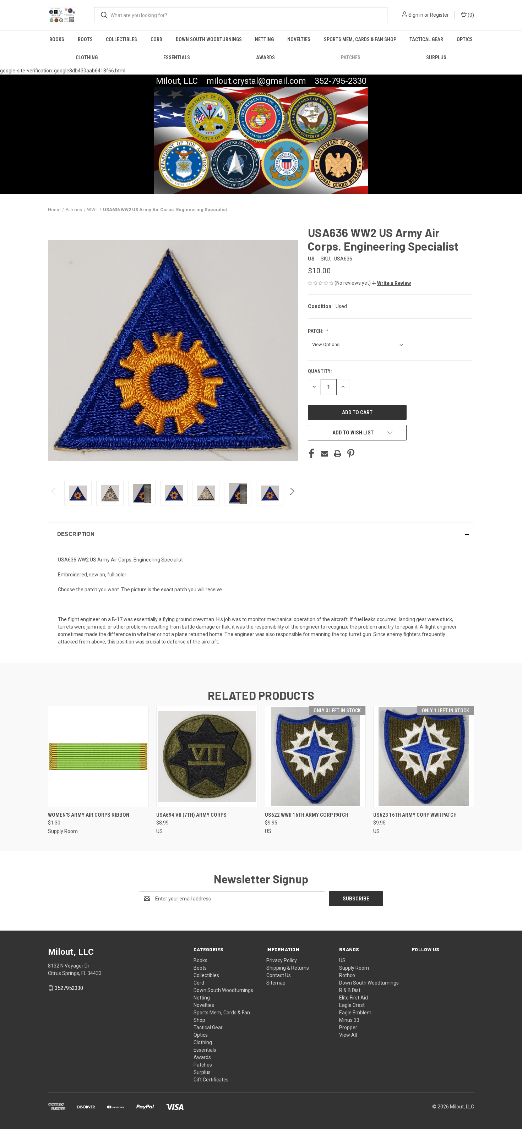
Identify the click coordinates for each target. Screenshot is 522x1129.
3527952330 (69, 988)
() (470, 15)
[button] (391, 283)
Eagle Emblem (355, 1012)
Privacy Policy (281, 960)
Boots (85, 39)
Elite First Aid (353, 998)
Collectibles (121, 39)
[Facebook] (311, 454)
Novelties (298, 39)
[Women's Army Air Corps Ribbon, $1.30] (98, 756)
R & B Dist (349, 990)
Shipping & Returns (287, 968)
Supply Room (354, 968)
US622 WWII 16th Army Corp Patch (306, 815)
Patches (350, 57)
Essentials (176, 57)
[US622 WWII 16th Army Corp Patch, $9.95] (315, 756)
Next (292, 493)
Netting (264, 39)
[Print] (337, 454)
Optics (465, 39)
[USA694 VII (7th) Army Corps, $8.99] (207, 756)
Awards (265, 57)
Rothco (347, 975)
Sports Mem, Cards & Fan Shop (360, 39)
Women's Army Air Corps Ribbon (88, 815)
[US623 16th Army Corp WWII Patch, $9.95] (424, 756)
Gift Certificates (211, 1080)
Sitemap (276, 983)
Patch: (316, 331)
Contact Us (278, 975)
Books (56, 39)
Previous (54, 493)
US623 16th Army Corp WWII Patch (415, 815)
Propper (348, 1027)
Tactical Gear (426, 39)
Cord (156, 39)
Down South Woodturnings (209, 39)
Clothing (87, 57)
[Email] (324, 454)
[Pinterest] (350, 454)
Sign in (415, 15)
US (342, 960)
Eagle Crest (352, 1005)
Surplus (436, 57)
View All (348, 1035)
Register (439, 15)
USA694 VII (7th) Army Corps (191, 815)
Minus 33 (349, 1020)
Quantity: (320, 371)
